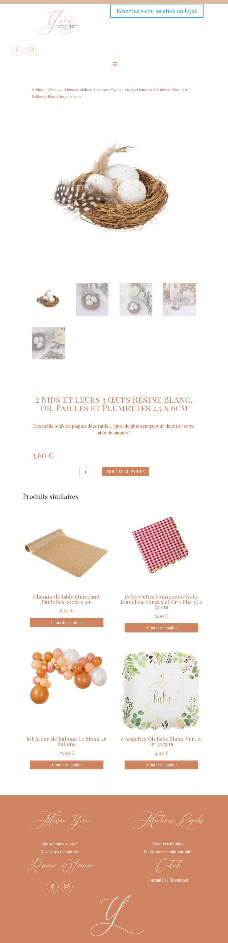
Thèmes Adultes (77, 89)
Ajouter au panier (125, 471)
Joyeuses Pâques (107, 89)
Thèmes (54, 89)
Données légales (168, 843)
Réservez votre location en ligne (157, 10)
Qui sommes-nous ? (60, 843)
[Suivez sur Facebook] (17, 50)
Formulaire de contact (168, 880)
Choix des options (67, 622)
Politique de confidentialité (168, 851)
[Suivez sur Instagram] (31, 50)
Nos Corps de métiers (60, 851)
